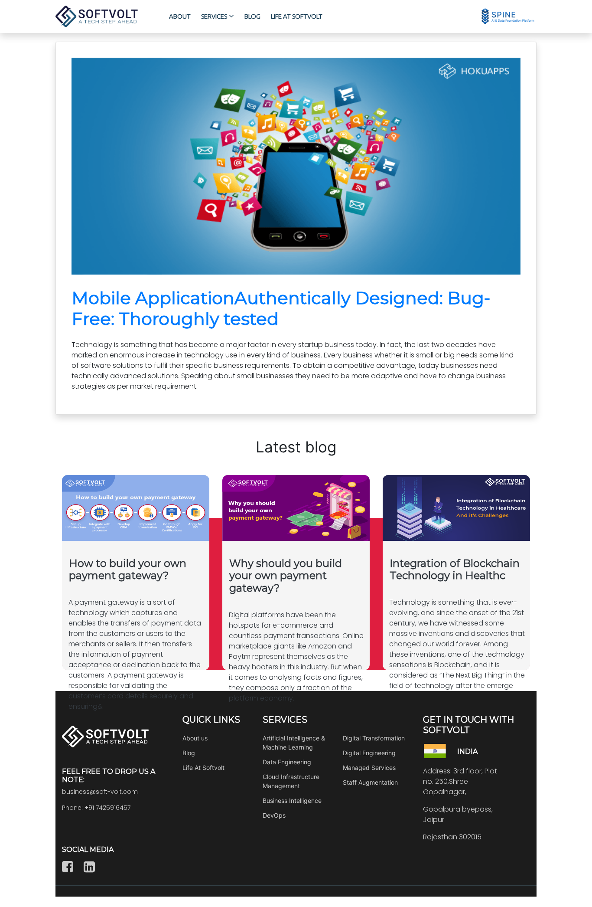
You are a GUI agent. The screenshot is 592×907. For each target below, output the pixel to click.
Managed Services (369, 767)
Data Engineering (287, 762)
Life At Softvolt (203, 767)
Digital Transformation (374, 738)
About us (195, 738)
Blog (188, 752)
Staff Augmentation (370, 782)
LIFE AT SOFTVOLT (296, 16)
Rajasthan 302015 (452, 837)
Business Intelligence (292, 800)
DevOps (274, 815)
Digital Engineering (369, 752)
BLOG (252, 16)
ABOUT (180, 16)
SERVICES (214, 16)
